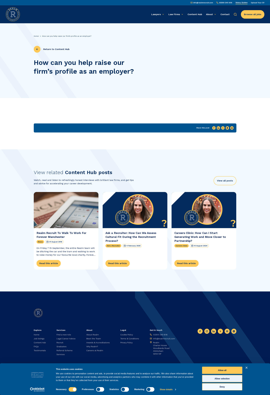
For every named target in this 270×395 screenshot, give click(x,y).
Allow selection (222, 378)
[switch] (100, 389)
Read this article (48, 263)
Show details (166, 389)
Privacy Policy (126, 342)
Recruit (60, 342)
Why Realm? (92, 346)
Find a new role (64, 334)
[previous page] (37, 49)
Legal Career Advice (66, 338)
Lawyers (156, 14)
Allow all (222, 370)
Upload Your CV (257, 3)
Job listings (39, 338)
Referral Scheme (65, 350)
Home (36, 36)
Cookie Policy (126, 334)
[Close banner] (247, 368)
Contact (225, 14)
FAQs (36, 346)
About (209, 14)
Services (61, 354)
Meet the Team (93, 338)
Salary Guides (242, 3)
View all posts (225, 180)
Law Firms (174, 14)
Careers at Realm (94, 350)
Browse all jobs (252, 14)
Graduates (62, 346)
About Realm (92, 334)
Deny (222, 387)
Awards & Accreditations (98, 342)
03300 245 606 (225, 3)
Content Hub (195, 14)
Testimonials (40, 350)
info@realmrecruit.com (203, 3)
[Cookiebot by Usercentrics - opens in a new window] (37, 389)
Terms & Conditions (129, 338)
